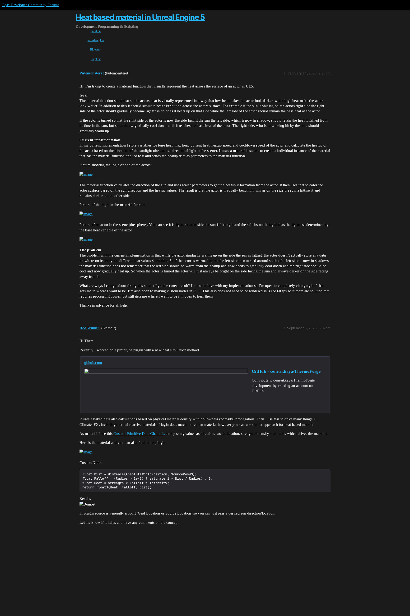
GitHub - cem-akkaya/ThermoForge (286, 371)
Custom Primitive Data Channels (139, 434)
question (96, 31)
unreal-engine (96, 40)
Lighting (96, 59)
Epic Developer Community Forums (30, 5)
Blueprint (95, 49)
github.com (93, 363)
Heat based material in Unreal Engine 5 (140, 17)
